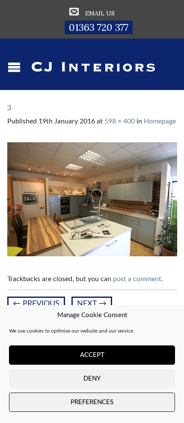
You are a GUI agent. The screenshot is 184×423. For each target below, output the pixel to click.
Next (92, 303)
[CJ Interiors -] (93, 64)
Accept (92, 355)
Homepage (160, 121)
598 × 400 (119, 121)
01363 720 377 (98, 27)
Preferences (92, 402)
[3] (92, 199)
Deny (92, 378)
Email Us (100, 13)
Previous (36, 303)
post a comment (137, 279)
